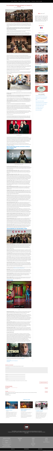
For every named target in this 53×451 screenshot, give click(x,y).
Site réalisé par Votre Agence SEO (47, 450)
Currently (22, 411)
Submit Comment (43, 382)
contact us (22, 358)
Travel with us (28, 1)
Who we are (33, 1)
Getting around (33, 444)
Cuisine (19, 1)
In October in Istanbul (39, 410)
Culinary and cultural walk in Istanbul (40, 95)
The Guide (15, 1)
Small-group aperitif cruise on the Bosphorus (41, 102)
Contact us (37, 1)
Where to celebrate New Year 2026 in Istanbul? (26, 410)
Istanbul (20, 439)
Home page (8, 361)
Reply (46, 391)
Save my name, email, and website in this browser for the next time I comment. (16, 380)
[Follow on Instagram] (42, 27)
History (33, 445)
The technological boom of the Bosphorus (12, 360)
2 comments (22, 7)
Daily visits (46, 439)
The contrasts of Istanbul (6, 445)
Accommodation (33, 443)
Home (12, 1)
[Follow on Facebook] (40, 27)
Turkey (20, 440)
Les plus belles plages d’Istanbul (40, 105)
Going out (46, 440)
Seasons (25, 411)
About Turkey (23, 1)
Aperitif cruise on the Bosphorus (6, 446)
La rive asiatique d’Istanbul (39, 108)
